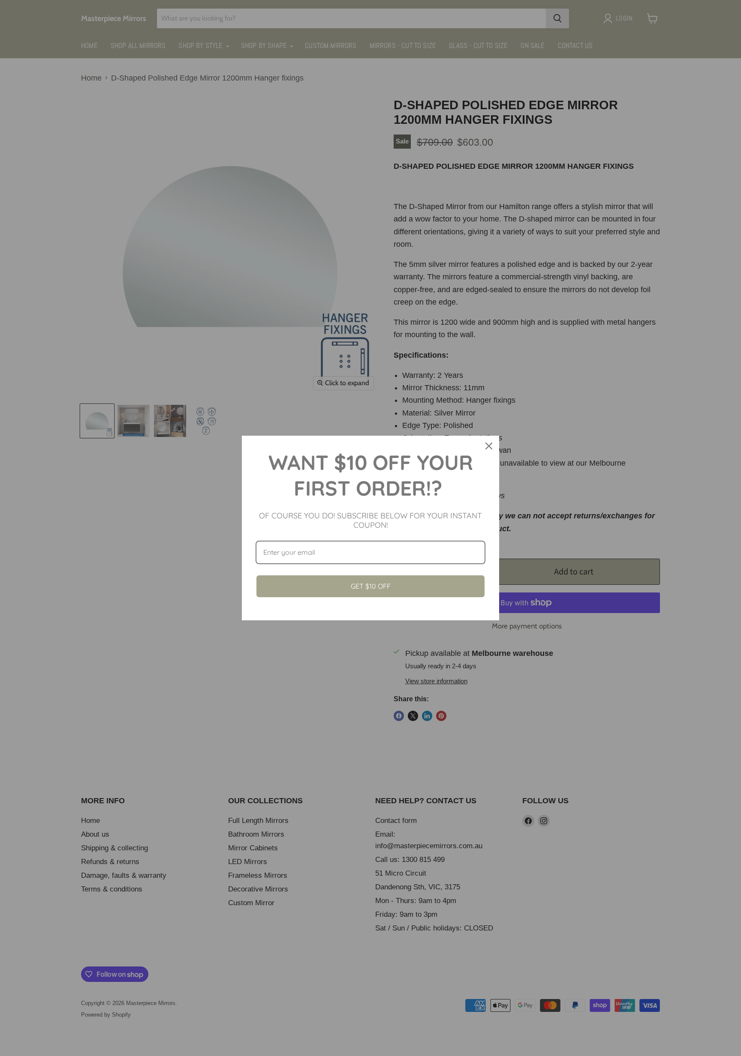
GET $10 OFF (371, 586)
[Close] (489, 446)
